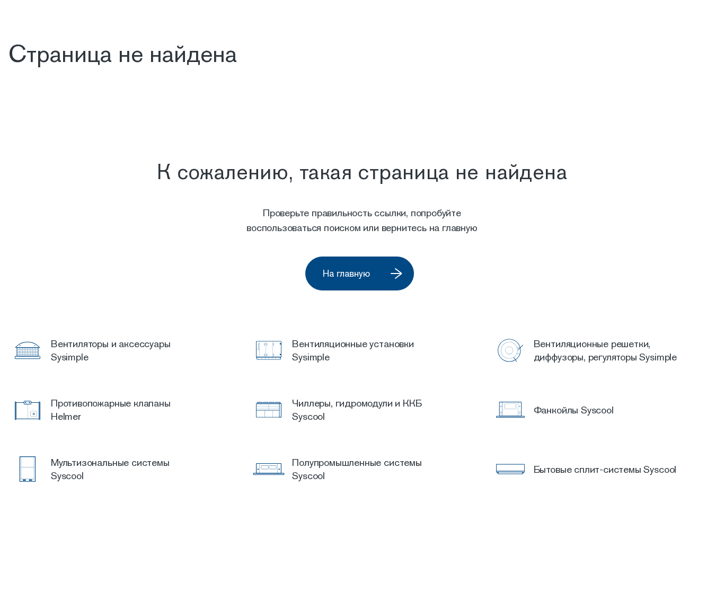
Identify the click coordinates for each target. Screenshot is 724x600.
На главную (346, 273)
